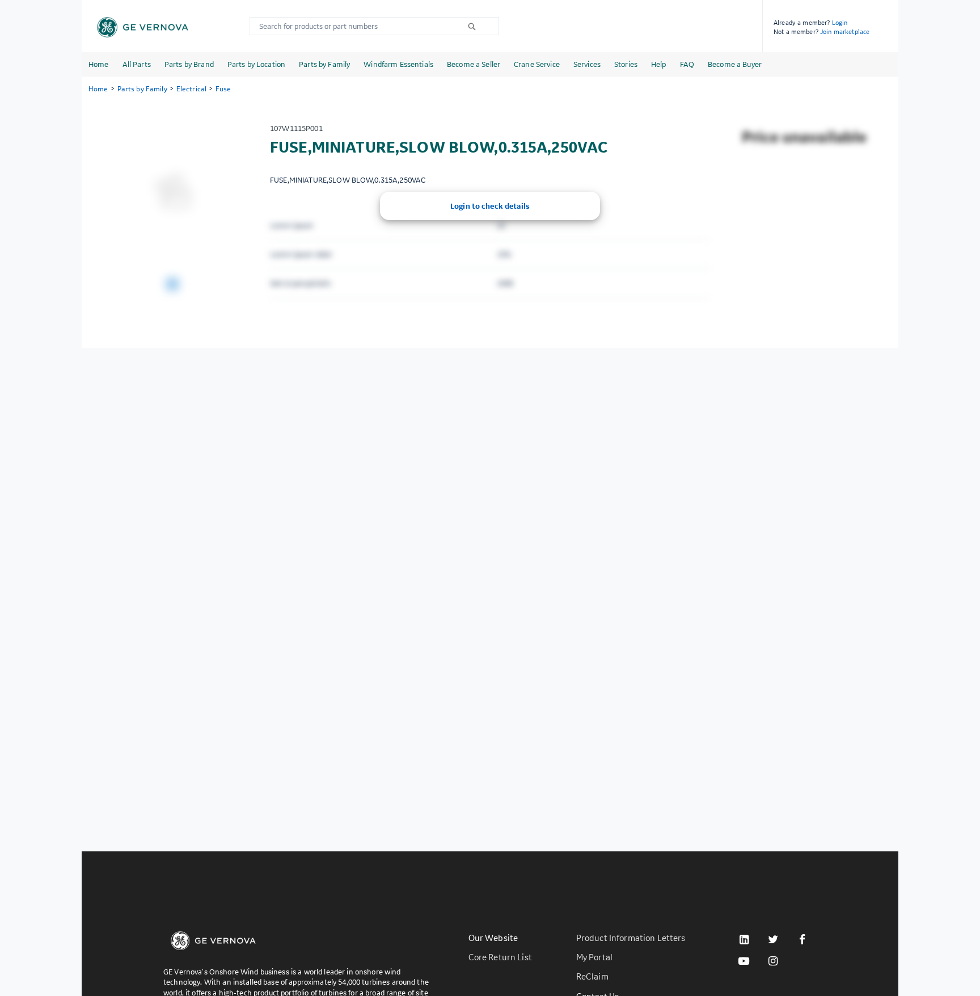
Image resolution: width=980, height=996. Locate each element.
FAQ (687, 64)
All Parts (136, 64)
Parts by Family (324, 64)
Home (98, 64)
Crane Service (537, 64)
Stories (625, 64)
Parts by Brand (189, 64)
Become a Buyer (735, 64)
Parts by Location (256, 64)
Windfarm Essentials (398, 64)
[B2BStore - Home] (142, 27)
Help (658, 64)
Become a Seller (473, 64)
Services (587, 64)
